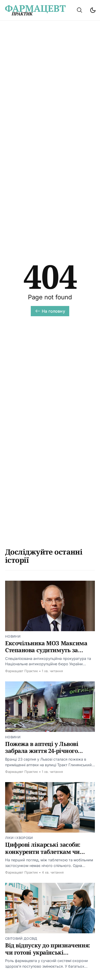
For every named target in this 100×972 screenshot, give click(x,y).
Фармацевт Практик (21, 671)
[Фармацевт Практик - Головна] (35, 10)
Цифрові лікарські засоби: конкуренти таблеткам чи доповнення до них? (43, 851)
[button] (79, 10)
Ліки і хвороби (19, 838)
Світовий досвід (21, 938)
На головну (53, 311)
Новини (13, 636)
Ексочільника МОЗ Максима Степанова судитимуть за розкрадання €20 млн (46, 650)
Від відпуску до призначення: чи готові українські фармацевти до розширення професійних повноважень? (47, 955)
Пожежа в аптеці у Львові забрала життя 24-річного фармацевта (41, 751)
